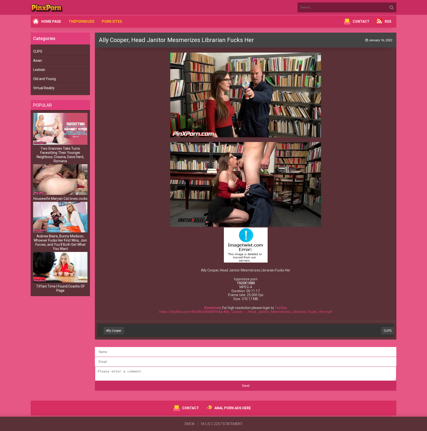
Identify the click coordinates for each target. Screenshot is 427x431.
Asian (37, 60)
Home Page (51, 21)
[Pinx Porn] (60, 7)
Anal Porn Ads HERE (232, 408)
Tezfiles (281, 308)
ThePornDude (81, 21)
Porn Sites (112, 21)
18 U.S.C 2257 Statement (221, 424)
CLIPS (37, 51)
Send (245, 386)
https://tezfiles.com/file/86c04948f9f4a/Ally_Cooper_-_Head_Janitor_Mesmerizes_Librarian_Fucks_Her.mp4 (245, 312)
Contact (361, 21)
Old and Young (44, 79)
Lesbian (39, 70)
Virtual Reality (44, 88)
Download (212, 308)
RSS (388, 21)
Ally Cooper (113, 330)
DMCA (189, 424)
